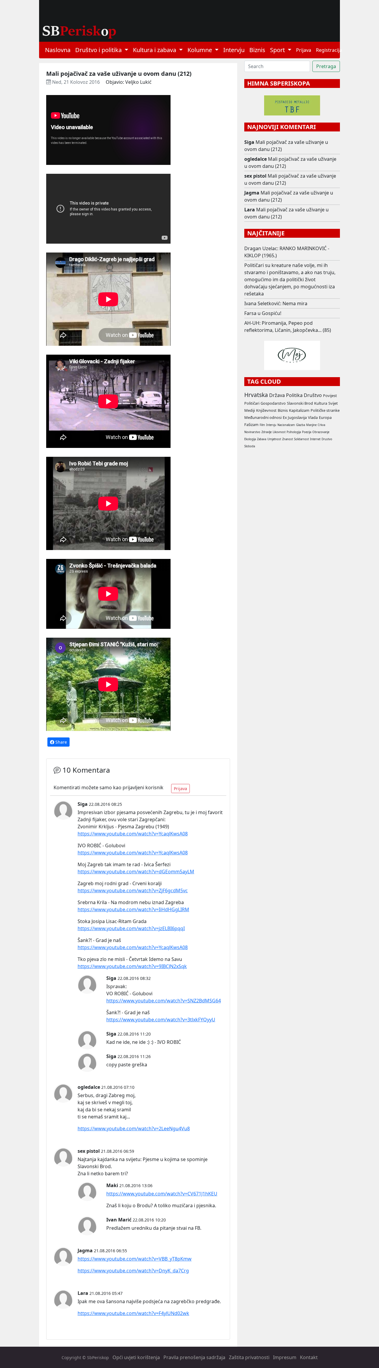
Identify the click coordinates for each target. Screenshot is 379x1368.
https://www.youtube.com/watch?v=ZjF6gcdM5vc (133, 890)
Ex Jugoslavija (295, 417)
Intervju (234, 50)
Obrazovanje (320, 432)
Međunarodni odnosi (263, 417)
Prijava (303, 50)
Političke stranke (325, 410)
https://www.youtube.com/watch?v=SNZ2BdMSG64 (163, 1000)
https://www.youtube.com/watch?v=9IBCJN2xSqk (132, 966)
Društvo (313, 395)
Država (277, 395)
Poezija (306, 432)
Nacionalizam (286, 425)
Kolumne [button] (200, 50)
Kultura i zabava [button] (155, 50)
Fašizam (251, 424)
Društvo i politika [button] (99, 50)
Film (262, 425)
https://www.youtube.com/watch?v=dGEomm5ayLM (136, 871)
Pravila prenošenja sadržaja (194, 1357)
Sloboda (249, 446)
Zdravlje (266, 432)
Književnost (266, 410)
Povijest (330, 395)
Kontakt (309, 1357)
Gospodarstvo (273, 403)
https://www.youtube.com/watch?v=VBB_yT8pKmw (135, 1259)
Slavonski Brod (300, 403)
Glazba (300, 425)
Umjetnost (274, 439)
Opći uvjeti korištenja (136, 1357)
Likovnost (279, 432)
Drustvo (327, 439)
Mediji (249, 410)
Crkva (321, 425)
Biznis (257, 50)
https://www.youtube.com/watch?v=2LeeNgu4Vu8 (134, 1128)
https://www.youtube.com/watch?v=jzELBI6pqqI (131, 928)
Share (60, 742)
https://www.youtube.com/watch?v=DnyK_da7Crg (133, 1270)
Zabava (261, 439)
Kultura (320, 403)
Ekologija (250, 439)
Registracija (329, 50)
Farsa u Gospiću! (262, 313)
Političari (251, 403)
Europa (325, 417)
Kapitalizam (299, 410)
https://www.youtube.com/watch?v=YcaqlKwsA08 (133, 833)
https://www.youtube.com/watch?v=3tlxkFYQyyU (160, 1019)
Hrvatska (256, 395)
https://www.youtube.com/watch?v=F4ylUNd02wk (133, 1313)
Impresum (284, 1357)
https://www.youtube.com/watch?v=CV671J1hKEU (161, 1193)
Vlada (313, 417)
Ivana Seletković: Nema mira (275, 303)
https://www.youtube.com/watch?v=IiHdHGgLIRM (133, 909)
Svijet (333, 403)
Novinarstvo (252, 432)
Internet (315, 439)
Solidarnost (301, 439)
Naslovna (57, 50)
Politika (294, 395)
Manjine (311, 425)
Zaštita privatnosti (249, 1357)
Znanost (287, 439)
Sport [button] (278, 50)
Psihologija (294, 432)
